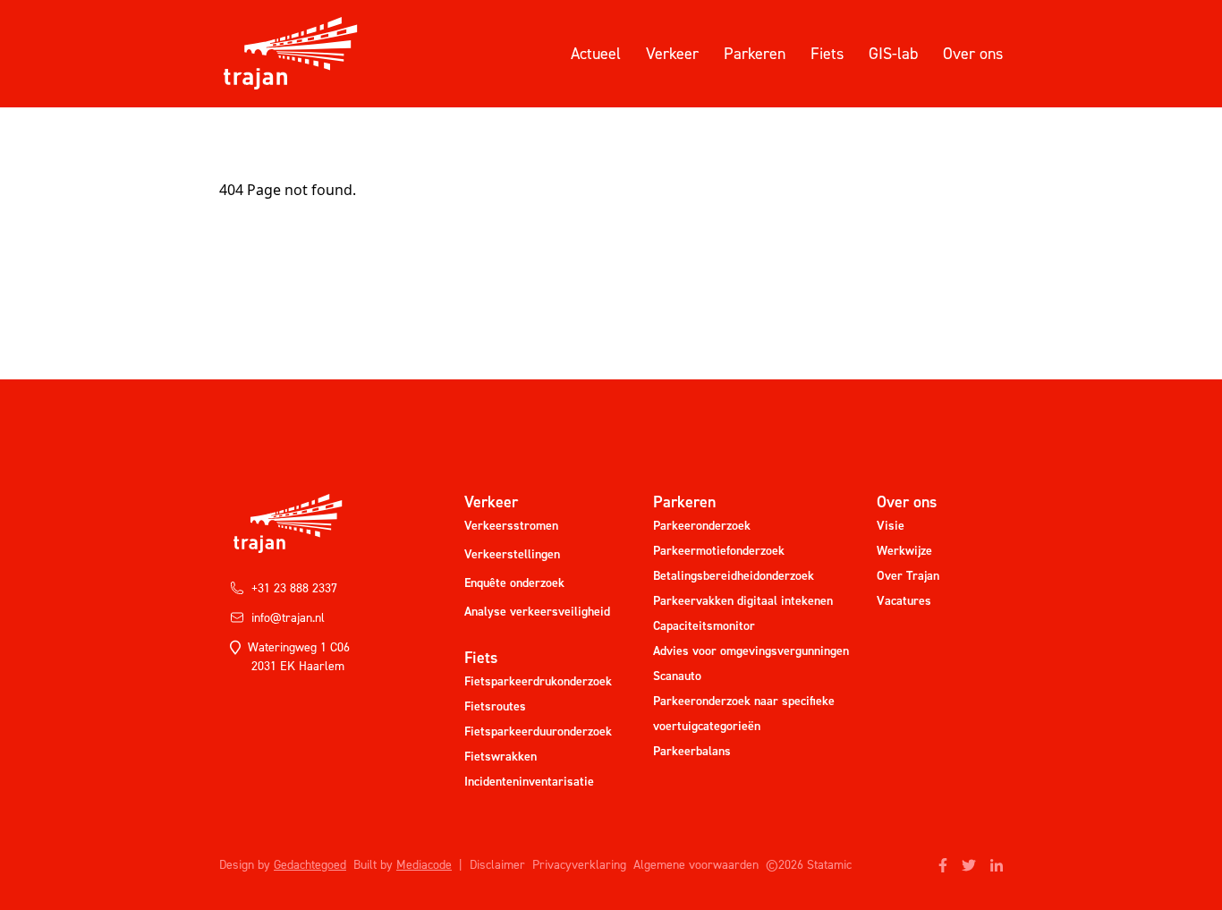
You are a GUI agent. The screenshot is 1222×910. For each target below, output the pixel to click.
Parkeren (754, 54)
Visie (890, 525)
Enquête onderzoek (514, 582)
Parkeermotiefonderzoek (719, 550)
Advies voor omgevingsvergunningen (751, 650)
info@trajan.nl (288, 617)
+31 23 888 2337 (294, 588)
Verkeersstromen (511, 525)
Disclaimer (497, 864)
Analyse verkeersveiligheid (537, 611)
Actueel (596, 53)
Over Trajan (908, 575)
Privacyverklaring (579, 864)
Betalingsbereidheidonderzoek (733, 575)
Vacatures (904, 600)
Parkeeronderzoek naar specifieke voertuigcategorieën (744, 714)
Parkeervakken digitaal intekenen (743, 600)
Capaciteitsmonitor (704, 625)
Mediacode (424, 864)
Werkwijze (904, 550)
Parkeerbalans (692, 751)
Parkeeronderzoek (702, 525)
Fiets (827, 54)
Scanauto (677, 676)
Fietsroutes (495, 706)
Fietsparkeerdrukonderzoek (538, 681)
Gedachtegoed (310, 864)
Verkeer (672, 54)
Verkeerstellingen (512, 554)
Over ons (973, 54)
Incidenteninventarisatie (529, 781)
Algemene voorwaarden (696, 864)
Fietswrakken (500, 756)
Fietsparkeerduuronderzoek (538, 731)
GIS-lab (893, 54)
